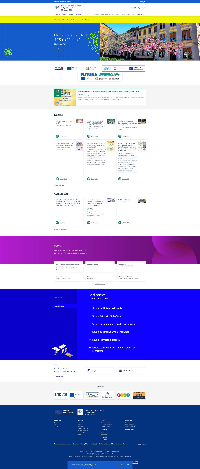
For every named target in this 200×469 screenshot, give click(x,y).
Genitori (90, 208)
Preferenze (121, 464)
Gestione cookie (120, 444)
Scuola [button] (58, 14)
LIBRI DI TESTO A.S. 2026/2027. (124, 201)
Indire (55, 425)
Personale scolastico (106, 425)
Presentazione (81, 423)
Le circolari (104, 436)
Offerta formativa (129, 423)
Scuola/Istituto (59, 306)
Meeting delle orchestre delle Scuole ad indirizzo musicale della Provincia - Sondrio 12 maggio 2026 (108, 91)
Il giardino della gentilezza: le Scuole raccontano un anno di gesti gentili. (96, 145)
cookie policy (92, 466)
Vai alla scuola (59, 49)
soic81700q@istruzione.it (97, 451)
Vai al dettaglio (85, 19)
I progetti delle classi (130, 426)
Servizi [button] (64, 14)
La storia (80, 434)
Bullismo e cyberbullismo (128, 14)
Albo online (104, 439)
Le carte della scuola (83, 430)
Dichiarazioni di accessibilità (106, 444)
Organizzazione (82, 432)
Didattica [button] (78, 14)
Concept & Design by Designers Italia (127, 461)
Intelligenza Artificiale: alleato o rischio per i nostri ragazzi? (65, 144)
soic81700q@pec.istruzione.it (113, 451)
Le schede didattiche (130, 425)
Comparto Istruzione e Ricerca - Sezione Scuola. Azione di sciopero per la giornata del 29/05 (95, 203)
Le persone (80, 426)
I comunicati (104, 434)
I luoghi (79, 425)
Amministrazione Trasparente (62, 444)
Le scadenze (104, 438)
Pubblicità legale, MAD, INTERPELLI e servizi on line (107, 14)
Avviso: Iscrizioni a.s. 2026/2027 (66, 19)
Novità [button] (71, 14)
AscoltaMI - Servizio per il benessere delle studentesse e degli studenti (127, 123)
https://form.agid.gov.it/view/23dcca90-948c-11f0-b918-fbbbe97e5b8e (114, 456)
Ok (128, 464)
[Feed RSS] (145, 8)
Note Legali (94, 444)
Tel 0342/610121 (84, 451)
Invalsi (56, 426)
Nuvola (56, 423)
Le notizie (103, 432)
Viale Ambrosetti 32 (94, 450)
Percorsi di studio (105, 426)
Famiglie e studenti (106, 423)
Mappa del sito (140, 14)
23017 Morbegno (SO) (105, 450)
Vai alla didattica (59, 376)
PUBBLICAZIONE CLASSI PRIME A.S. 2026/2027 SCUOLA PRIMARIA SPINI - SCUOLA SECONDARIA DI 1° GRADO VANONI (96, 125)
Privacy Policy (84, 444)
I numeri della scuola (83, 428)
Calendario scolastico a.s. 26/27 (64, 122)
